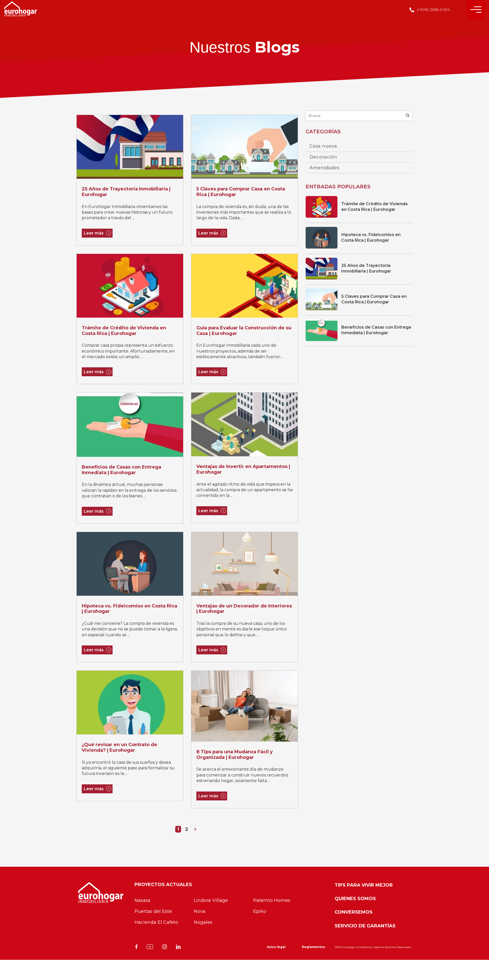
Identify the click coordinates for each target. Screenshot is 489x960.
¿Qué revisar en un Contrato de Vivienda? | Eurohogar (119, 747)
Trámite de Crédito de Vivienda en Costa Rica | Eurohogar (124, 330)
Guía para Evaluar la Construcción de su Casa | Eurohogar (243, 330)
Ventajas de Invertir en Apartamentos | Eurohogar (243, 469)
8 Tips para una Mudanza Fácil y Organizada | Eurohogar (234, 754)
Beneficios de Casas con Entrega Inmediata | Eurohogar (121, 469)
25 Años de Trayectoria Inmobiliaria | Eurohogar (126, 191)
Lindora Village (211, 900)
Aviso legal (276, 947)
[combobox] (359, 116)
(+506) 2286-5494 (433, 9)
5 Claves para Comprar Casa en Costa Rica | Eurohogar (240, 191)
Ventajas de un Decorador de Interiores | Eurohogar (244, 608)
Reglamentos (313, 947)
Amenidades (324, 168)
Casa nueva (323, 146)
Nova (200, 911)
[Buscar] (407, 116)
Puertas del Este (153, 911)
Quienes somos (355, 898)
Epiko (259, 911)
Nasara (142, 900)
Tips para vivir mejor (364, 885)
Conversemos (354, 912)
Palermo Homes (271, 900)
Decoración (323, 157)
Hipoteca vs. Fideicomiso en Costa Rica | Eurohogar (129, 608)
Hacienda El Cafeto (156, 922)
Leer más (94, 233)
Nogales (203, 922)
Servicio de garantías (365, 926)
